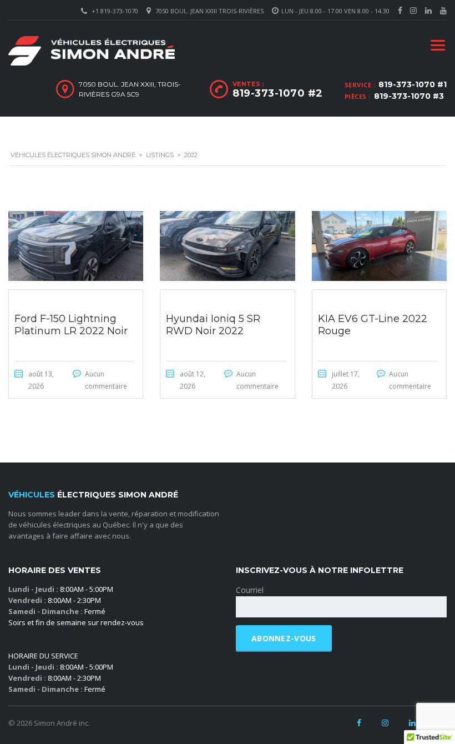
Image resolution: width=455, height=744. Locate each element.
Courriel (250, 590)
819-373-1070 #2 (277, 93)
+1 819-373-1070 (115, 11)
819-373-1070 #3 (409, 96)
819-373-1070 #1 (412, 84)
